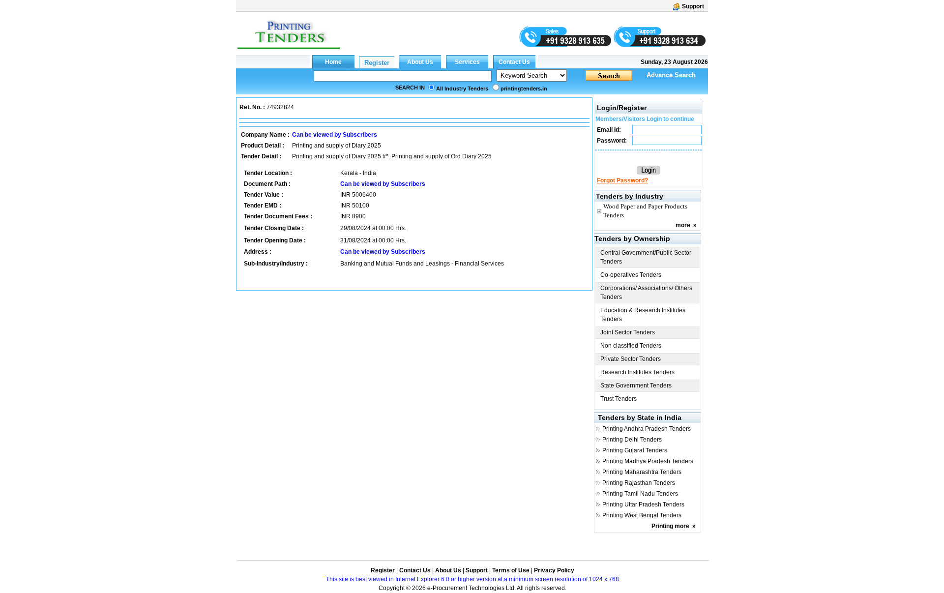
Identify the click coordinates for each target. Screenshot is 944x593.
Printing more (670, 526)
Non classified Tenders (630, 345)
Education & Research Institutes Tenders (642, 315)
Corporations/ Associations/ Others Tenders (646, 292)
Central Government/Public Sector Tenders (645, 257)
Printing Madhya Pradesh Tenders (647, 461)
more (683, 225)
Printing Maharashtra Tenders (641, 472)
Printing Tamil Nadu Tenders (640, 493)
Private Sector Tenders (630, 359)
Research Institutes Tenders (637, 372)
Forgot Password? (622, 180)
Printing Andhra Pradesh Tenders (646, 428)
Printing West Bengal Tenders (641, 515)
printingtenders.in (524, 88)
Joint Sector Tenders (627, 332)
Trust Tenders (618, 398)
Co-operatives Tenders (630, 274)
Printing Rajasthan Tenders (638, 482)
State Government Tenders (636, 385)
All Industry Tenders (462, 88)
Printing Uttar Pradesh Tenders (643, 504)
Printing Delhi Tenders (632, 439)
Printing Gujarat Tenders (634, 450)
